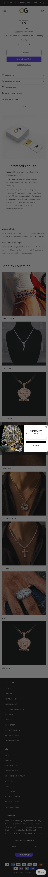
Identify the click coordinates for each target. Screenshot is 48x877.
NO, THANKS (36, 445)
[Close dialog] (46, 427)
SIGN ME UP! (36, 442)
